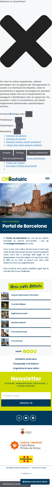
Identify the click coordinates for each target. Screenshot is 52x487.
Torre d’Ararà (16, 341)
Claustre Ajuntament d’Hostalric (25, 295)
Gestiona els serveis (16, 139)
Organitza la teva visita (26, 368)
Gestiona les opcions (16, 136)
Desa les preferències (13, 158)
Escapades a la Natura (26, 363)
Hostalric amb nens (26, 359)
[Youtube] (26, 418)
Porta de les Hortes (19, 332)
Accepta (7, 152)
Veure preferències (38, 152)
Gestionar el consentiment (15, 484)
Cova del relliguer (18, 304)
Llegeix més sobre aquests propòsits (24, 145)
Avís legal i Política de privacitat (21, 166)
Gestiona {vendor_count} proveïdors (23, 142)
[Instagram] (19, 418)
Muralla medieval (18, 322)
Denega (20, 152)
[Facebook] (33, 418)
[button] (26, 41)
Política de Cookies (15, 163)
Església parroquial (19, 313)
